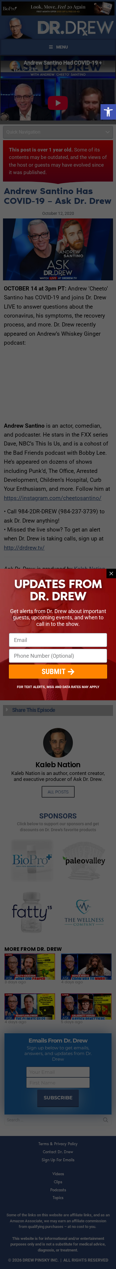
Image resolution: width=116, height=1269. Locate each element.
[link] (108, 112)
